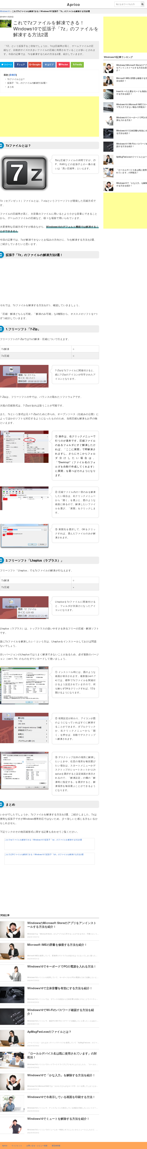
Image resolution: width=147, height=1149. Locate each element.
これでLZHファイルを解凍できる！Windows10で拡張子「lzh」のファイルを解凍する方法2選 (44, 854)
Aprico (73, 4)
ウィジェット (17, 1145)
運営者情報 (56, 1145)
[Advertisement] (49, 116)
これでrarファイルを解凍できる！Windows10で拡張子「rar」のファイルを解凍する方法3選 (43, 839)
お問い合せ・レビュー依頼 (36, 1145)
